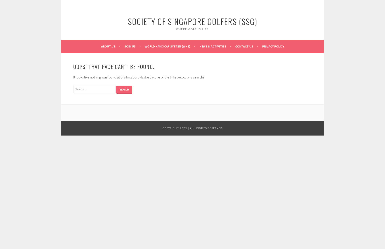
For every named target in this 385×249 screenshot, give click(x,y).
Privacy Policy (273, 46)
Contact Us (244, 46)
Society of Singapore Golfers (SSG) (192, 21)
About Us (108, 46)
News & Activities (212, 46)
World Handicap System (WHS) (167, 46)
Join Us (130, 46)
